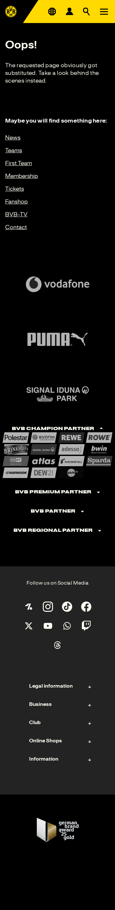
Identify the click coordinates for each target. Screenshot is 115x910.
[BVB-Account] (69, 11)
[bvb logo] (11, 11)
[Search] (86, 11)
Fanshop (16, 201)
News (12, 137)
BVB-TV (16, 214)
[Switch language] (52, 11)
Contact (16, 227)
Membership (21, 176)
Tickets (14, 188)
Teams (13, 150)
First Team (18, 163)
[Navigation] (104, 11)
